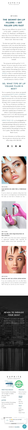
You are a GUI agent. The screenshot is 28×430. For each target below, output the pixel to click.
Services (21, 401)
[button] (8, 146)
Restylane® (14, 94)
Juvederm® (22, 94)
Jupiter (20, 408)
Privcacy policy (22, 394)
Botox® (4, 73)
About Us (21, 403)
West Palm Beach (21, 410)
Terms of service (22, 392)
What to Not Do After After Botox (14, 278)
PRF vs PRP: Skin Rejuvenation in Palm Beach (13, 234)
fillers (24, 29)
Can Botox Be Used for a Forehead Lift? (14, 189)
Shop (20, 399)
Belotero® (6, 96)
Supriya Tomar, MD (7, 120)
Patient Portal (22, 412)
